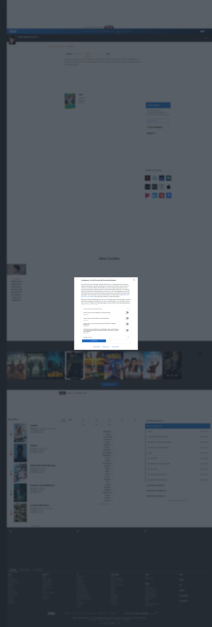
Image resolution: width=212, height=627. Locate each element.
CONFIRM (94, 340)
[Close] (134, 280)
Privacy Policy (115, 346)
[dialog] (106, 313)
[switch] (126, 312)
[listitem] (106, 309)
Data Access (106, 346)
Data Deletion (96, 346)
